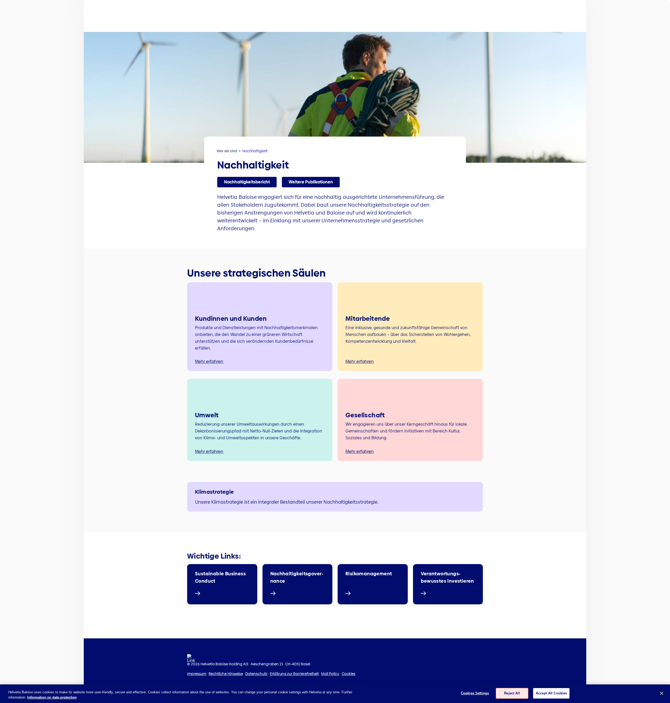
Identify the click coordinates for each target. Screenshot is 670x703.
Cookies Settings (475, 693)
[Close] (661, 693)
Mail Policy (330, 673)
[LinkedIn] (191, 660)
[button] (247, 182)
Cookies (348, 673)
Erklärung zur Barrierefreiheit (294, 673)
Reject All (512, 693)
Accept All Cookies (551, 693)
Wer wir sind (227, 151)
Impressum (196, 673)
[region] (335, 693)
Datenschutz (256, 673)
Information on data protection (52, 697)
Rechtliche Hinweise (226, 673)
